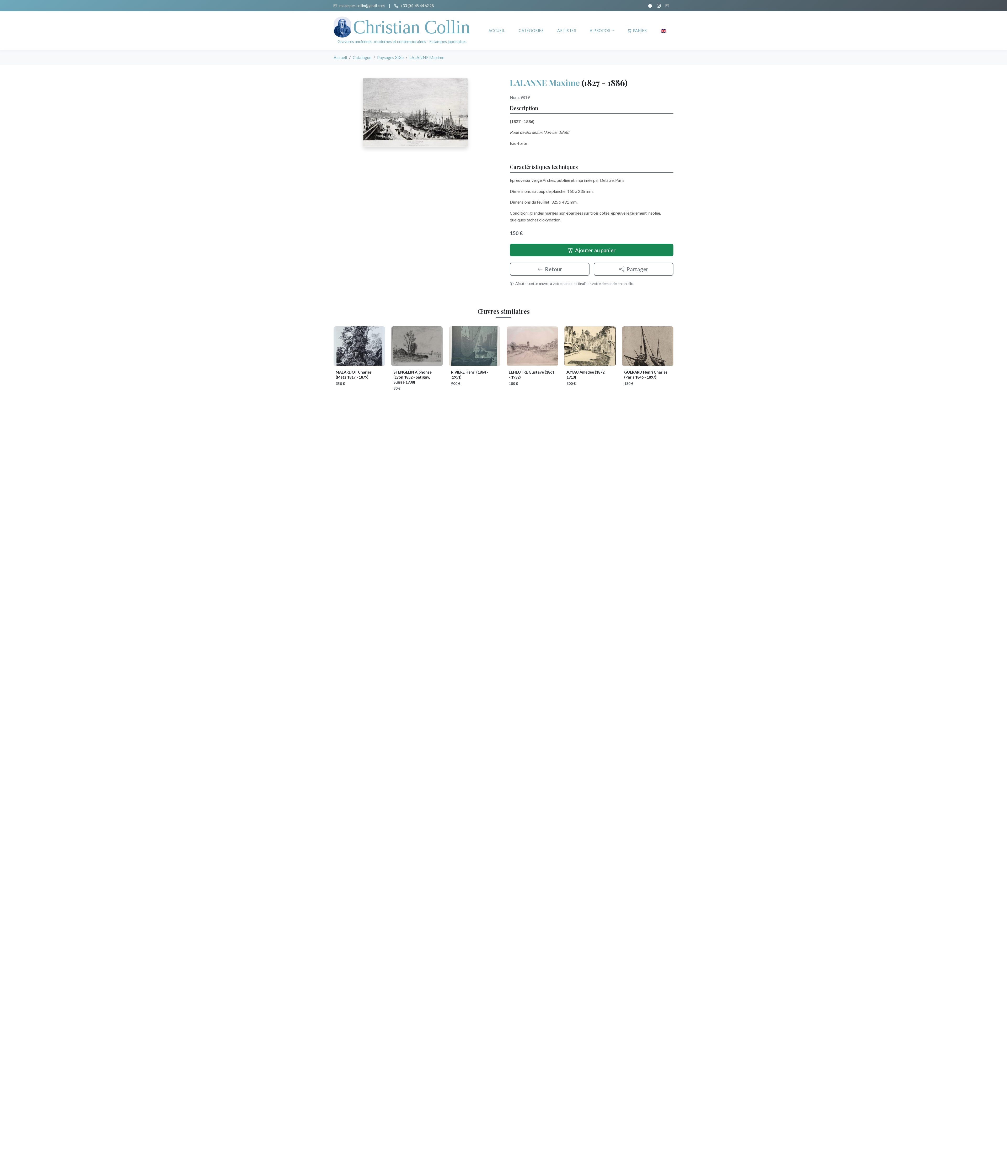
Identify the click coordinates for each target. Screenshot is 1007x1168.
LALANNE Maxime (545, 82)
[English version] (663, 30)
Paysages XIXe (390, 57)
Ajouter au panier (595, 250)
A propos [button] (600, 30)
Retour (553, 269)
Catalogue (362, 57)
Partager (637, 269)
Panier (640, 30)
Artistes (566, 30)
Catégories (531, 30)
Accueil (497, 30)
